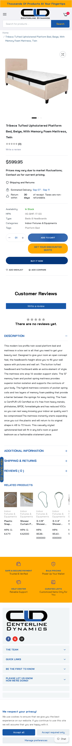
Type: (9, 218)
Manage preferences (36, 740)
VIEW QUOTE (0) (2, 469)
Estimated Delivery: (21, 189)
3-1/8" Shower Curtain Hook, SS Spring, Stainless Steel (41, 523)
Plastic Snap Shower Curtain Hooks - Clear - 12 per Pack (9, 523)
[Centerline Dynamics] (35, 15)
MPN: (8, 213)
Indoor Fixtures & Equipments (41, 223)
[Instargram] (21, 638)
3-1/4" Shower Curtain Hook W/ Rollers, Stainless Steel (57, 523)
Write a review (13, 149)
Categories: (12, 223)
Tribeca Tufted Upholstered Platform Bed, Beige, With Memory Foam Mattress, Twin (36, 131)
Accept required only (53, 732)
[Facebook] (8, 638)
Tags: (9, 227)
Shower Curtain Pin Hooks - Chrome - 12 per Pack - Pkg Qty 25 (26, 523)
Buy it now (37, 261)
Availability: (12, 209)
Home (6, 32)
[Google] (15, 638)
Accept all (18, 732)
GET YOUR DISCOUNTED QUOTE (48, 248)
